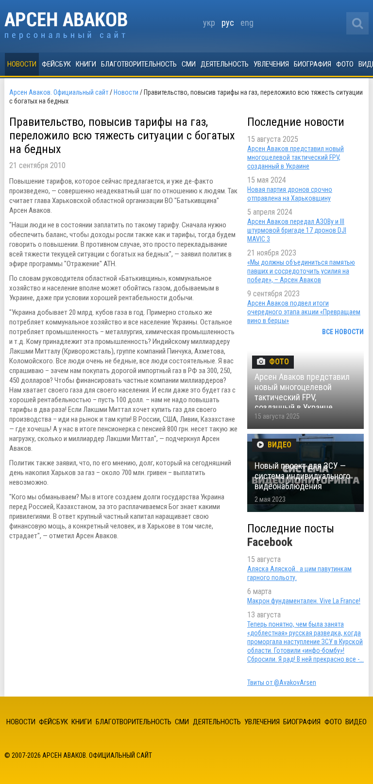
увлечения (271, 64)
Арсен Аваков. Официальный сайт (65, 26)
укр (209, 22)
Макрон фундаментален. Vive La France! (303, 601)
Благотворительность (139, 64)
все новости (343, 332)
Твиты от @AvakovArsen (281, 682)
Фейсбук (56, 64)
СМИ (189, 64)
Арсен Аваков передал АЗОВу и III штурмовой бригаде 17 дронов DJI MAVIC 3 (296, 230)
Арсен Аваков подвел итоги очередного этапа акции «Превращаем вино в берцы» (303, 311)
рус (227, 22)
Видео (356, 721)
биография (312, 64)
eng (247, 22)
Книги (86, 64)
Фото (345, 64)
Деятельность (225, 64)
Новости (21, 64)
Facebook (269, 542)
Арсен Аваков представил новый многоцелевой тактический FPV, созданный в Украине (295, 157)
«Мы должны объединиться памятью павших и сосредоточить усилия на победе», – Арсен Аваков (301, 271)
